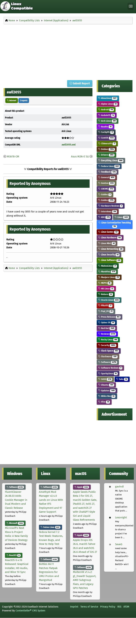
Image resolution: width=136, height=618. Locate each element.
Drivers (107, 154)
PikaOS (106, 305)
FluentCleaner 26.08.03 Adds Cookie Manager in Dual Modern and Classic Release (16, 499)
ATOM (126, 606)
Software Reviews (111, 367)
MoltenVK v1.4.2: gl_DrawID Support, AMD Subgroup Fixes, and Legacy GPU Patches (84, 580)
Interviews (108, 211)
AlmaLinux (108, 98)
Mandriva (108, 271)
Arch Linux (108, 121)
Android (107, 109)
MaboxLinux (108, 266)
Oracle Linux (109, 300)
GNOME (107, 188)
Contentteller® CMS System (30, 610)
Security (108, 345)
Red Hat (107, 328)
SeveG (118, 544)
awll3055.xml (69, 144)
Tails (122, 379)
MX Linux (107, 288)
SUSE (106, 379)
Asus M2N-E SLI (80, 156)
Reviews (108, 334)
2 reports (23, 100)
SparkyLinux (109, 373)
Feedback (108, 172)
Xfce (105, 401)
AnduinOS (107, 115)
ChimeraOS (108, 143)
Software (108, 362)
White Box (107, 396)
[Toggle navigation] (130, 6)
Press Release (110, 316)
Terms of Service (89, 606)
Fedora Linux (110, 166)
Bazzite (106, 126)
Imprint (74, 606)
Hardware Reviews (111, 205)
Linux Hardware (111, 237)
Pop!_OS (106, 311)
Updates (107, 390)
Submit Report (81, 83)
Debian (107, 149)
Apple (82, 487)
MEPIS (105, 283)
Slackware (108, 356)
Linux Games (109, 232)
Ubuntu (107, 385)
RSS (119, 606)
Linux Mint (107, 243)
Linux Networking (111, 249)
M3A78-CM (13, 156)
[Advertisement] (68, 51)
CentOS (107, 137)
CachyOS (107, 132)
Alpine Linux (108, 103)
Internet (12, 100)
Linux (122, 217)
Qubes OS (107, 322)
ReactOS (14, 555)
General (107, 177)
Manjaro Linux (110, 277)
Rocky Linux (109, 339)
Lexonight (121, 517)
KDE (105, 217)
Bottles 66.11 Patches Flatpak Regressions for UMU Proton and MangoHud (49, 572)
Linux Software (110, 260)
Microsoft (16, 523)
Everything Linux (111, 160)
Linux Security (109, 254)
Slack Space (109, 350)
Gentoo (107, 183)
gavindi (119, 486)
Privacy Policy (107, 606)
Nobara (106, 294)
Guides (105, 194)
